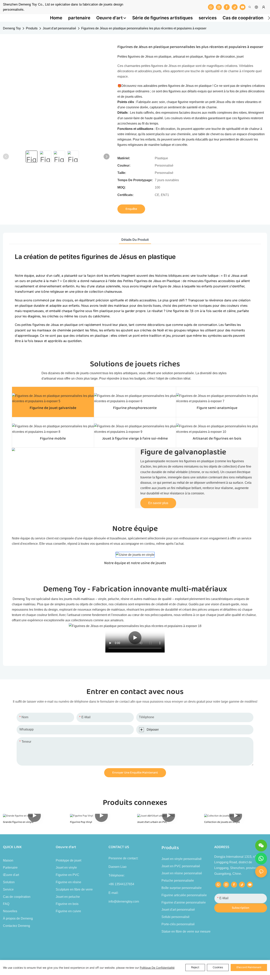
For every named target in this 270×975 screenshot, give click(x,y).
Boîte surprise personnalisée (181, 888)
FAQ (6, 904)
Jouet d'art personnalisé (59, 28)
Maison (8, 860)
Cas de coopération (16, 896)
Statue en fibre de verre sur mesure (186, 931)
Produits (32, 28)
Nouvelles (10, 911)
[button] (269, 18)
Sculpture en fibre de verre (74, 889)
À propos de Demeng (18, 918)
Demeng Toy (12, 28)
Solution (9, 882)
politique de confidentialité (157, 967)
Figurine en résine (68, 882)
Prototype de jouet (68, 860)
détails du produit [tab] (135, 239)
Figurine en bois (67, 904)
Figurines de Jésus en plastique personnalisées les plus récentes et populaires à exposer (143, 28)
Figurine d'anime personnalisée (183, 902)
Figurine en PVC (67, 875)
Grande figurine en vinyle (18, 822)
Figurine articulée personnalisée (184, 895)
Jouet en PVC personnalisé (180, 866)
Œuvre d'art (11, 875)
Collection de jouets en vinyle (222, 822)
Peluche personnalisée (177, 880)
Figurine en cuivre (68, 911)
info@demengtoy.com (124, 901)
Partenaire (10, 867)
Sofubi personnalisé (175, 917)
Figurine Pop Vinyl (81, 822)
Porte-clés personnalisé (178, 924)
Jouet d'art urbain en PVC (152, 822)
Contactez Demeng (16, 925)
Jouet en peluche (68, 896)
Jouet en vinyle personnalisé (181, 859)
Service (8, 889)
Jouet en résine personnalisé (181, 873)
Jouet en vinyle (66, 867)
